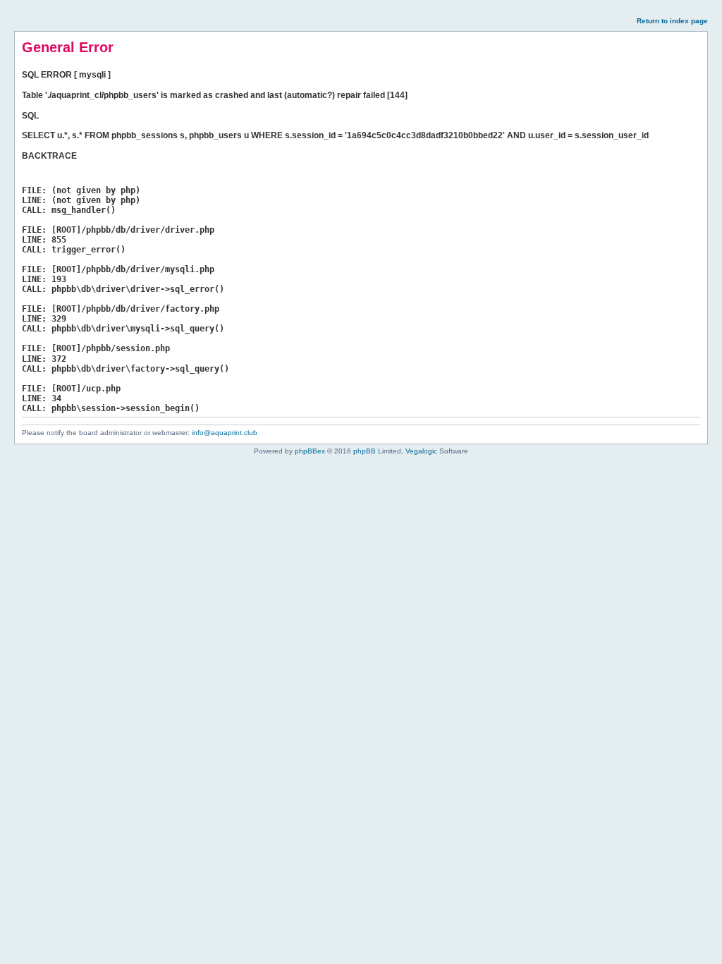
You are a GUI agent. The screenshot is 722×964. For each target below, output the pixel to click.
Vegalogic (421, 451)
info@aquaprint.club (224, 433)
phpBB (364, 451)
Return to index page (672, 21)
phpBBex (310, 451)
